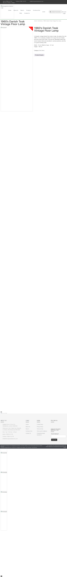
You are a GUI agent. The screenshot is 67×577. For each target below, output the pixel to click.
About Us (16, 10)
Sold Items (40, 20)
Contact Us (27, 13)
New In (22, 10)
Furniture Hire (36, 10)
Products (28, 10)
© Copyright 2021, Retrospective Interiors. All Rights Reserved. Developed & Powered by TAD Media (56, 446)
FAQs (20, 13)
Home (9, 10)
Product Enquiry (39, 55)
